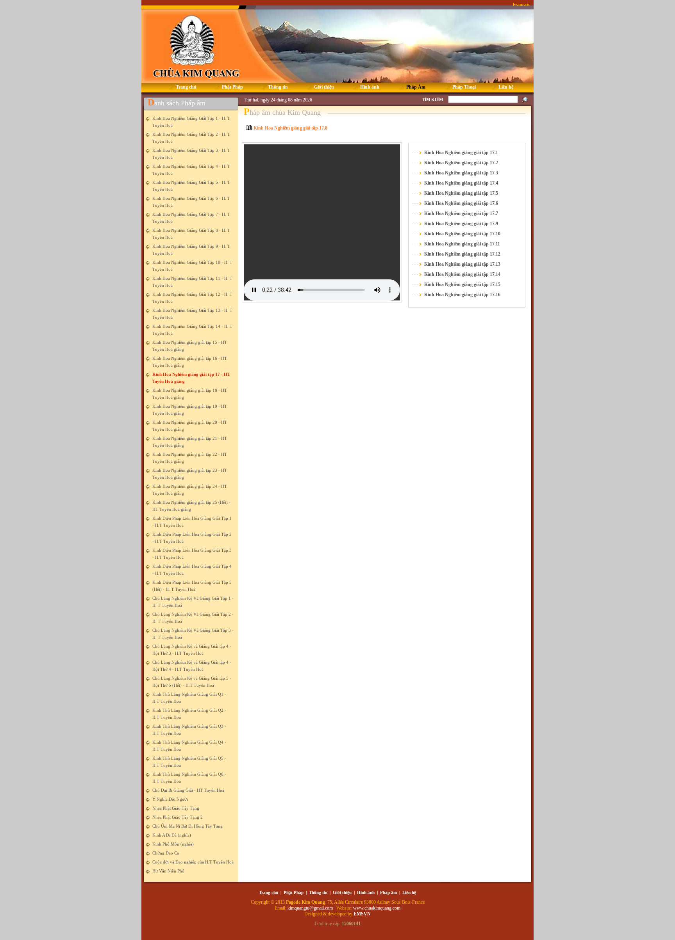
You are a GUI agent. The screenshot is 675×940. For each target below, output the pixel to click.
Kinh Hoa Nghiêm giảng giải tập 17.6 (461, 203)
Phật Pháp (294, 892)
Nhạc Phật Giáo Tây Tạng (175, 808)
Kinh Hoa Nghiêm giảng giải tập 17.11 (462, 244)
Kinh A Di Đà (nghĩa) (171, 835)
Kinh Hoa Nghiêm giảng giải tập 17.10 (462, 233)
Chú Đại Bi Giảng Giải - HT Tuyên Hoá (188, 790)
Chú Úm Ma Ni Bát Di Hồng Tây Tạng (187, 826)
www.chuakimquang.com (376, 908)
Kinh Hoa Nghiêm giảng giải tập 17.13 (462, 264)
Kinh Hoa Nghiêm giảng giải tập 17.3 (461, 173)
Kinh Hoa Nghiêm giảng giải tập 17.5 (461, 193)
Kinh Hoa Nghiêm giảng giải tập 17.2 (461, 162)
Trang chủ (268, 892)
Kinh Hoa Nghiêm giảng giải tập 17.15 (462, 284)
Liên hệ (409, 892)
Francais (521, 4)
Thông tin (318, 892)
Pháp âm (388, 892)
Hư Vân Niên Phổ (168, 871)
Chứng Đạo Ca (165, 853)
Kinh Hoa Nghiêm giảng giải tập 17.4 (461, 183)
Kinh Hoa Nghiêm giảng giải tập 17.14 (462, 274)
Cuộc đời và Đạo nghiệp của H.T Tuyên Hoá (193, 862)
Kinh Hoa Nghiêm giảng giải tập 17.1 (461, 152)
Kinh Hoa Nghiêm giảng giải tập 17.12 (462, 254)
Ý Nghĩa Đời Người (170, 799)
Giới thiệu (342, 892)
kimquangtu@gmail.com (311, 908)
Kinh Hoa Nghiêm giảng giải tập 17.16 (462, 294)
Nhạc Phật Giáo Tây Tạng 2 (177, 817)
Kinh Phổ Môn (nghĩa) (173, 844)
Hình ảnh (366, 892)
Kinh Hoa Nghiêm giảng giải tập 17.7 (461, 213)
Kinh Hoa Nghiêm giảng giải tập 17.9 (461, 223)
